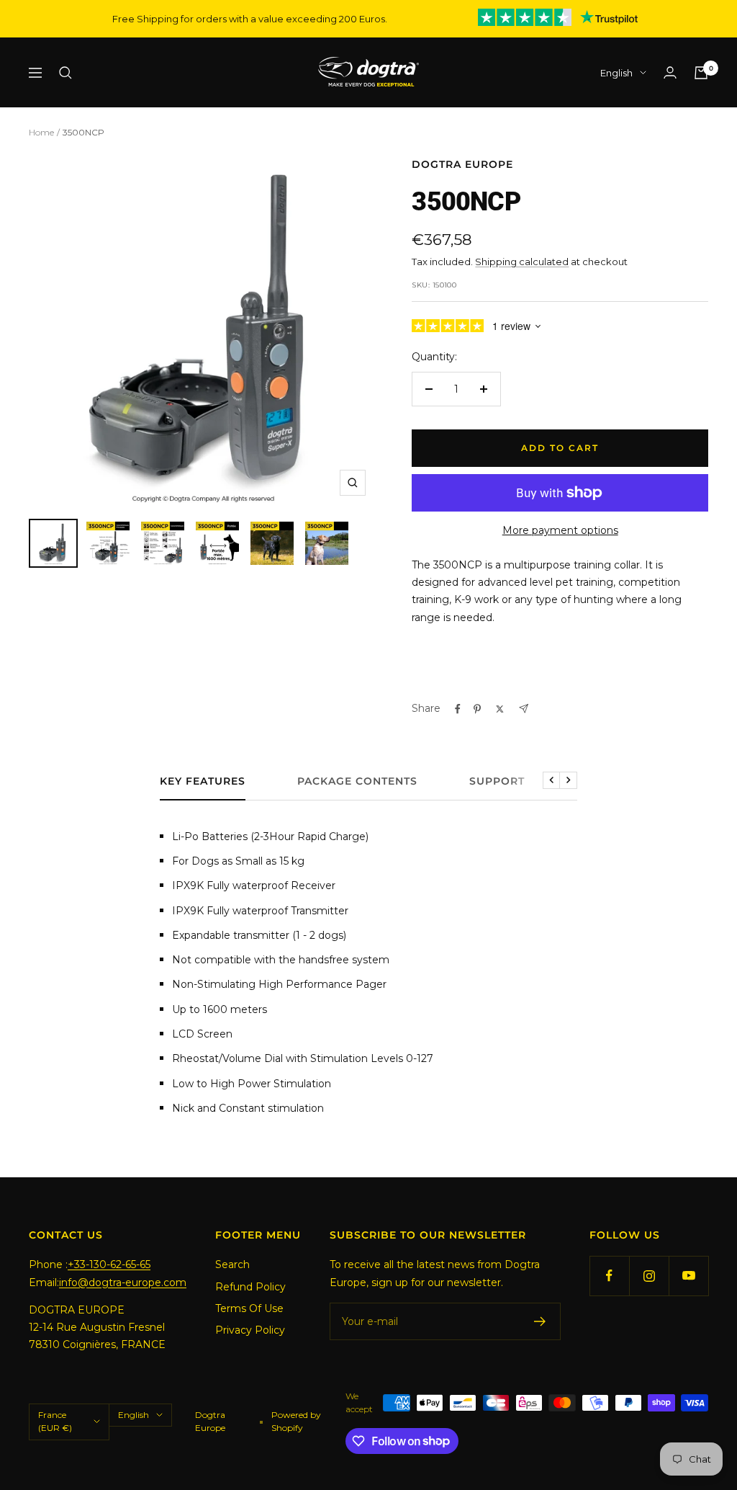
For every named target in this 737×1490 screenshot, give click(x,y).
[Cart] (701, 72)
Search (232, 1264)
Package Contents (357, 781)
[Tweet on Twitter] (500, 709)
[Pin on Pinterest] (477, 709)
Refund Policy (250, 1286)
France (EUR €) (55, 1421)
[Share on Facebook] (458, 709)
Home (41, 132)
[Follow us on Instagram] (649, 1275)
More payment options (560, 530)
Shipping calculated (522, 261)
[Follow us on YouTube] (688, 1275)
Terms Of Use (249, 1308)
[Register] (540, 1321)
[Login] (670, 72)
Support (497, 781)
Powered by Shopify (296, 1421)
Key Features (202, 781)
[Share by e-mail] (523, 708)
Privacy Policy (250, 1330)
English (616, 73)
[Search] (65, 72)
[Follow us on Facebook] (609, 1275)
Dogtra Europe (462, 164)
